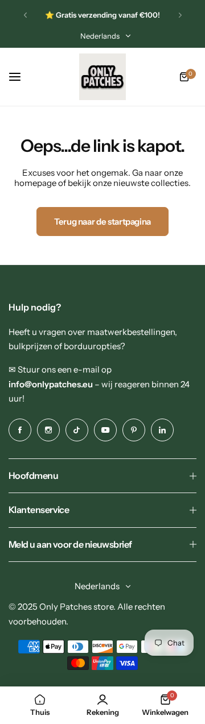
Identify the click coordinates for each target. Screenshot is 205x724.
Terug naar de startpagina (102, 221)
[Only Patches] (102, 76)
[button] (25, 15)
